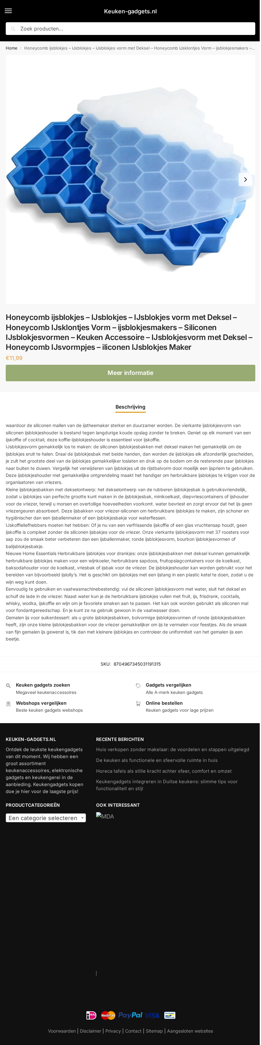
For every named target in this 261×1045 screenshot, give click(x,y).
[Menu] (14, 11)
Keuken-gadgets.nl (130, 11)
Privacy (113, 1031)
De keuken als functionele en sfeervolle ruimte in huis (157, 760)
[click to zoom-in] (130, 179)
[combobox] (46, 817)
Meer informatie (130, 373)
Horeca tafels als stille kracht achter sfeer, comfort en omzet (164, 771)
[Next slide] (245, 179)
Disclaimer (90, 1031)
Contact (133, 1031)
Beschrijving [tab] (130, 407)
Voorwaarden (62, 1031)
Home (12, 48)
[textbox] (46, 818)
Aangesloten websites (190, 1031)
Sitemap (154, 1031)
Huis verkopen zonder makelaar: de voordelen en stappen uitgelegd (172, 749)
